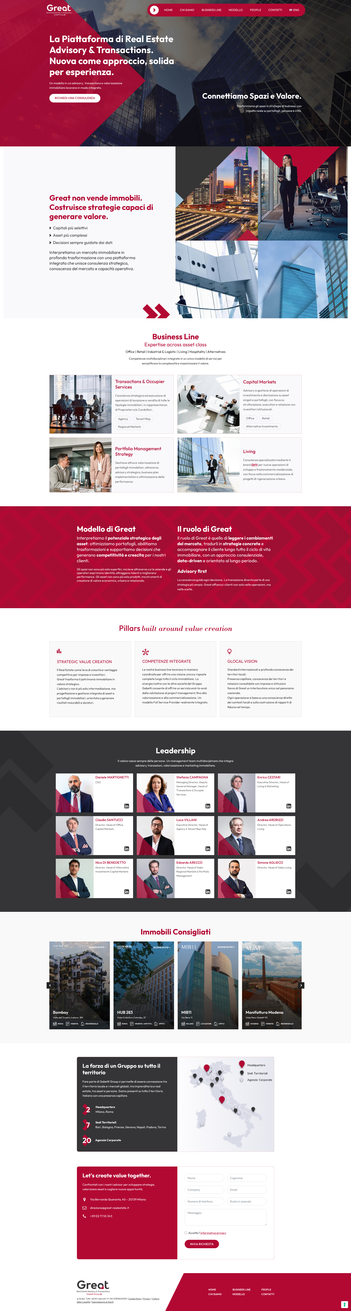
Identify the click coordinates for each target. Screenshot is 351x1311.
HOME (212, 1289)
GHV (254, 465)
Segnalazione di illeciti (103, 1302)
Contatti (275, 10)
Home (168, 10)
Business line (211, 10)
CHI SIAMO (215, 1294)
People (255, 10)
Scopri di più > (97, 947)
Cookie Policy (134, 1298)
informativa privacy (213, 1233)
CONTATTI (267, 1294)
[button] (50, 985)
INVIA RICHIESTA (202, 1244)
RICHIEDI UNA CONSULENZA (75, 98)
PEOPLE (266, 1289)
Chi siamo (187, 10)
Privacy (146, 1298)
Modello (236, 10)
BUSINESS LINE (241, 1289)
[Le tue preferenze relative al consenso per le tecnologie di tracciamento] (344, 1304)
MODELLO (239, 1294)
